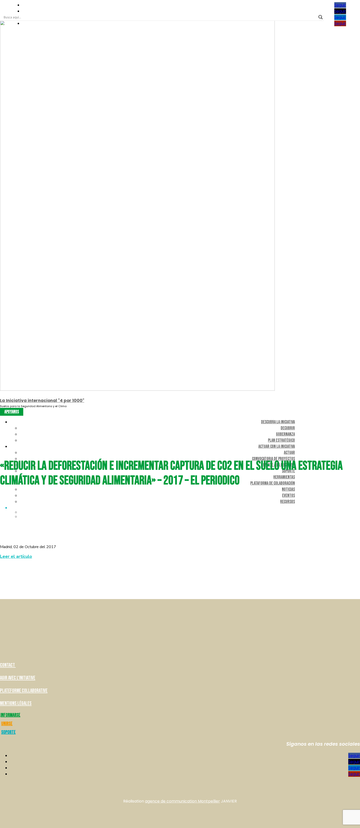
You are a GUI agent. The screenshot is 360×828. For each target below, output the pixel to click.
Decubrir (288, 428)
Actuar (289, 452)
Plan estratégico (281, 440)
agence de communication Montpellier (182, 801)
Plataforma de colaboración (272, 483)
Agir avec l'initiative (17, 678)
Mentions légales (16, 703)
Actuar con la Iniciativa (276, 446)
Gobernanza (285, 434)
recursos (287, 501)
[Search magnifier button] (320, 17)
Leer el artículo (16, 556)
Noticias (288, 489)
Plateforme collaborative (24, 691)
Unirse (6, 724)
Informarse (10, 715)
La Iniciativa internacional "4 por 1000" (42, 400)
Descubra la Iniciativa (278, 422)
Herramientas (284, 477)
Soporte (8, 732)
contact (8, 665)
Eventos (288, 495)
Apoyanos (11, 411)
